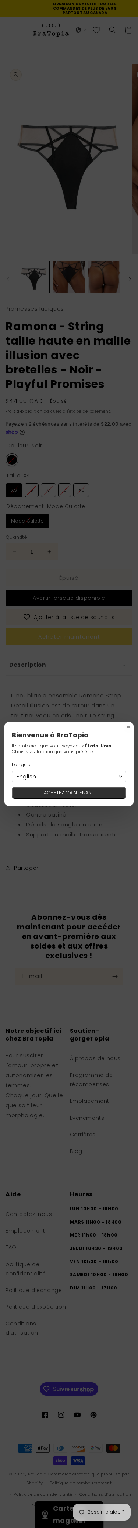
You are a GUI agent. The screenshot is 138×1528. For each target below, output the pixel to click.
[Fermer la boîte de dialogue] (128, 727)
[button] (69, 776)
